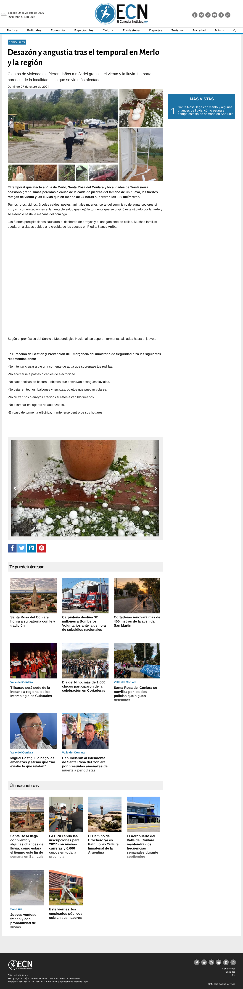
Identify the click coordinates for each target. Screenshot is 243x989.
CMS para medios (217, 984)
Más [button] (218, 30)
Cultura (108, 30)
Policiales (34, 30)
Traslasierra (131, 30)
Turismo (177, 30)
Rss (233, 975)
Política (12, 30)
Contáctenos (228, 968)
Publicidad (230, 971)
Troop (232, 984)
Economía (58, 30)
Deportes (155, 30)
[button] (14, 488)
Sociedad (199, 30)
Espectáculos (84, 30)
